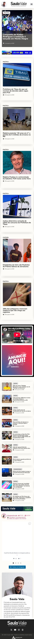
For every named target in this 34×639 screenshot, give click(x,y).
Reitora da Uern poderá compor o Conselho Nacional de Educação (22, 472)
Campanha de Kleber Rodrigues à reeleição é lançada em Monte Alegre (15, 36)
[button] (31, 4)
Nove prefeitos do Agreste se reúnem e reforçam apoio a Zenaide (20, 423)
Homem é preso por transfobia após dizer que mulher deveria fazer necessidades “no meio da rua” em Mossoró (21, 485)
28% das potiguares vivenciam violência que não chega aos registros (15, 310)
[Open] (17, 536)
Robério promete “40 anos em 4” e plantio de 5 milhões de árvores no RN (17, 135)
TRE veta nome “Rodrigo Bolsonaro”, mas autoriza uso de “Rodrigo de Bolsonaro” (21, 387)
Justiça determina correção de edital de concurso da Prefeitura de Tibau (17, 222)
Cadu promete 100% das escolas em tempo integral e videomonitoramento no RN (21, 399)
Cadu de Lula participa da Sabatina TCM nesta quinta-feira (21, 447)
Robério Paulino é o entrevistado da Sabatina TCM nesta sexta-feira (17, 178)
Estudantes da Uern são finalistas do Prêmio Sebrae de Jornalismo (16, 266)
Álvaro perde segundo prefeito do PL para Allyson (22, 459)
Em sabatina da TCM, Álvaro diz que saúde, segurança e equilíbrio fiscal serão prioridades (22, 498)
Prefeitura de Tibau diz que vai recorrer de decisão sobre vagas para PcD (15, 91)
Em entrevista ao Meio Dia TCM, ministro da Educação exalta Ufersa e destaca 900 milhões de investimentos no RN (21, 435)
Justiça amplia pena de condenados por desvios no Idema (22, 410)
